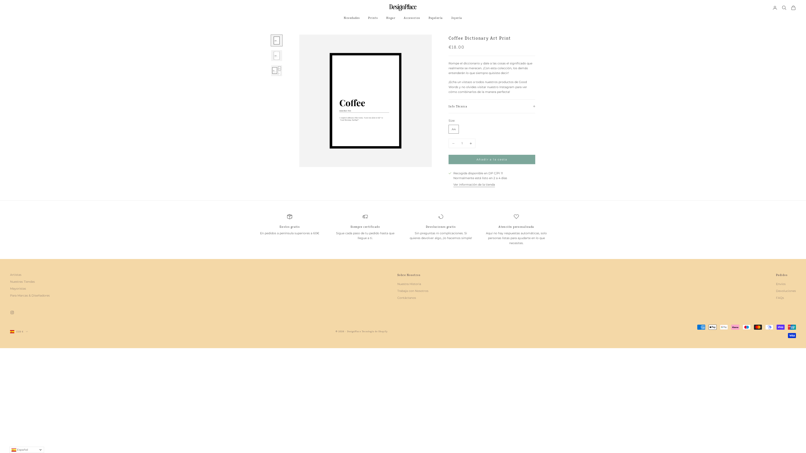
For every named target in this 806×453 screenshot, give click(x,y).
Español (22, 449)
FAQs (780, 298)
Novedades (352, 18)
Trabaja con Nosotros (412, 291)
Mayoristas (18, 288)
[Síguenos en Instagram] (12, 312)
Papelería (436, 18)
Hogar (390, 18)
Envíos (781, 284)
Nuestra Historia (409, 284)
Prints (373, 18)
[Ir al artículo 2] (277, 55)
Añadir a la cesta (491, 159)
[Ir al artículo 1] (277, 40)
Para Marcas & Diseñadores (30, 295)
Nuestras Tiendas (22, 282)
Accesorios (412, 18)
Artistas (15, 275)
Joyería (456, 18)
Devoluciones (786, 291)
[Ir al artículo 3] (277, 71)
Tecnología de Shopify (374, 331)
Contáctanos (406, 298)
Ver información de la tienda (474, 184)
